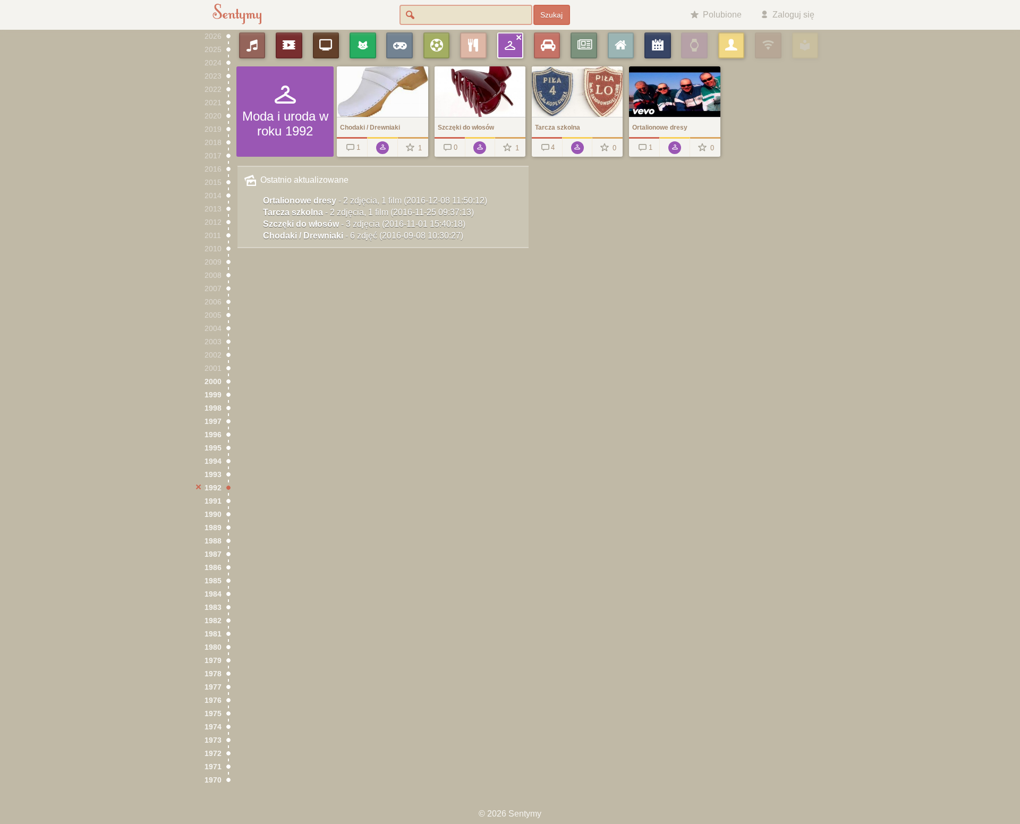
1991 (213, 501)
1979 (213, 661)
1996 (213, 435)
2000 (213, 382)
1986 (213, 568)
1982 (213, 621)
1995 (213, 448)
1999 (213, 395)
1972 (213, 754)
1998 (213, 408)
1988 (213, 541)
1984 (213, 594)
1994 (213, 461)
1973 (213, 740)
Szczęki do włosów (364, 223)
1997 (213, 422)
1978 (213, 674)
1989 (213, 528)
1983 (213, 607)
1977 (213, 687)
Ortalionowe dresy (375, 200)
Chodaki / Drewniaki (363, 235)
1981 (213, 634)
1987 (213, 554)
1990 (213, 515)
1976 (213, 700)
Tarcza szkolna (368, 212)
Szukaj (551, 15)
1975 (213, 714)
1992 (213, 488)
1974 (213, 727)
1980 (213, 647)
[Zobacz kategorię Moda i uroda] (382, 147)
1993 (213, 475)
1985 (213, 581)
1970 (213, 780)
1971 (213, 767)
